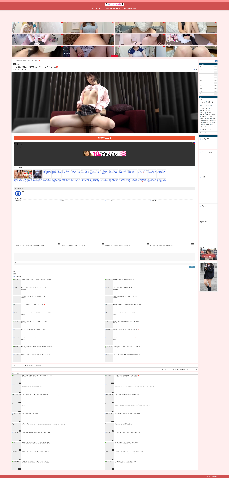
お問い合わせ (129, 8)
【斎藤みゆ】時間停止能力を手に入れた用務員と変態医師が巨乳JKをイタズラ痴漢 (18, 181)
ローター (209, 114)
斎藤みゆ (206, 120)
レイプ (107, 8)
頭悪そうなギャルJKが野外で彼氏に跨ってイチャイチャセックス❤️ (37, 180)
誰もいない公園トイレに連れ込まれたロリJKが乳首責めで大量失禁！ (161, 180)
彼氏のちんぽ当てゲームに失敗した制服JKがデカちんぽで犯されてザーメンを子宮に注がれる (104, 181)
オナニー (103, 8)
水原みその (215, 120)
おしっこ (121, 8)
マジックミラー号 (210, 112)
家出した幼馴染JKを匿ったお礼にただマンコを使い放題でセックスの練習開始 (94, 181)
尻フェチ (203, 118)
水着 (201, 122)
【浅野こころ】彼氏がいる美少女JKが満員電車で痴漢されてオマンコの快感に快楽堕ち (47, 181)
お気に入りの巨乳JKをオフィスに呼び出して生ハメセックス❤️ (142, 180)
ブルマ (202, 112)
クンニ (213, 105)
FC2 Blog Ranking (203, 132)
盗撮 (117, 8)
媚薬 (211, 116)
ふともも (202, 103)
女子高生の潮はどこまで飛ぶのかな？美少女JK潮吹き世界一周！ (27, 180)
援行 (202, 120)
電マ (202, 126)
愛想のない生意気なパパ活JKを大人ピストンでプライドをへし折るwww (75, 180)
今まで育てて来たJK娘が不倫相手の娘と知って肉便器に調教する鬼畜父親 (56, 180)
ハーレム (202, 108)
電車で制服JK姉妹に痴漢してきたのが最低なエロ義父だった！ (123, 180)
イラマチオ (211, 103)
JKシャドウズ (202, 262)
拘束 (125, 8)
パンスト (211, 108)
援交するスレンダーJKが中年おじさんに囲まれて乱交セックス (132, 180)
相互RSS (135, 8)
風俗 (205, 126)
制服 (18, 64)
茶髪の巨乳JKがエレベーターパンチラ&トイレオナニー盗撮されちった (85, 180)
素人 (208, 91)
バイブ (207, 108)
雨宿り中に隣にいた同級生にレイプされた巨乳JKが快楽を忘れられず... (113, 180)
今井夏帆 (213, 114)
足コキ (212, 124)
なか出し (210, 102)
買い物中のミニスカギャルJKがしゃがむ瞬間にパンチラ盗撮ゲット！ (28, 365)
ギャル (96, 8)
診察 (204, 124)
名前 (15, 262)
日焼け (211, 120)
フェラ (211, 110)
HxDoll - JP (202, 247)
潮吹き (206, 122)
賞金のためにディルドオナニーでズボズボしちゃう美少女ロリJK (151, 180)
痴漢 (111, 8)
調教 (114, 8)
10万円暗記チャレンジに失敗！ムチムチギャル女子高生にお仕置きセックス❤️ (179, 369)
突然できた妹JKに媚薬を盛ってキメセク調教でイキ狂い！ (66, 180)
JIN (196, 69)
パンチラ (204, 110)
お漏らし (203, 102)
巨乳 (99, 8)
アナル (207, 103)
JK (92, 8)
